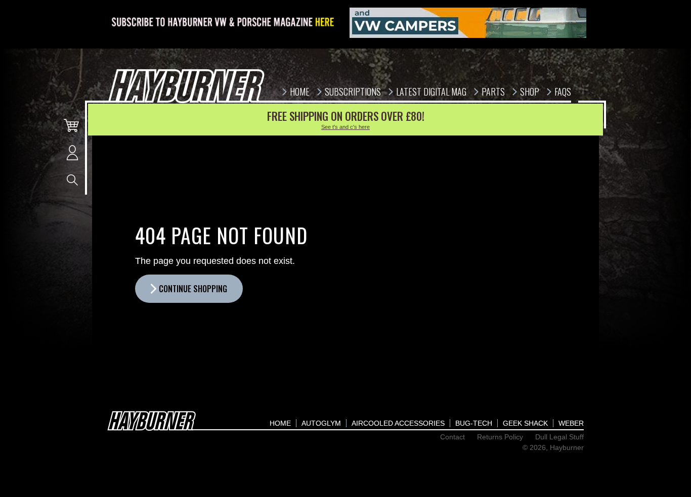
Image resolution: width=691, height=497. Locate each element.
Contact (452, 437)
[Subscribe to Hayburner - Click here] (223, 22)
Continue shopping (193, 289)
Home (280, 423)
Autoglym (321, 423)
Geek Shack (525, 423)
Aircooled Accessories (398, 423)
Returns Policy (500, 437)
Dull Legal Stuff (559, 437)
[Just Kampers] (468, 22)
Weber (571, 423)
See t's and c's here (345, 127)
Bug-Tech (473, 423)
